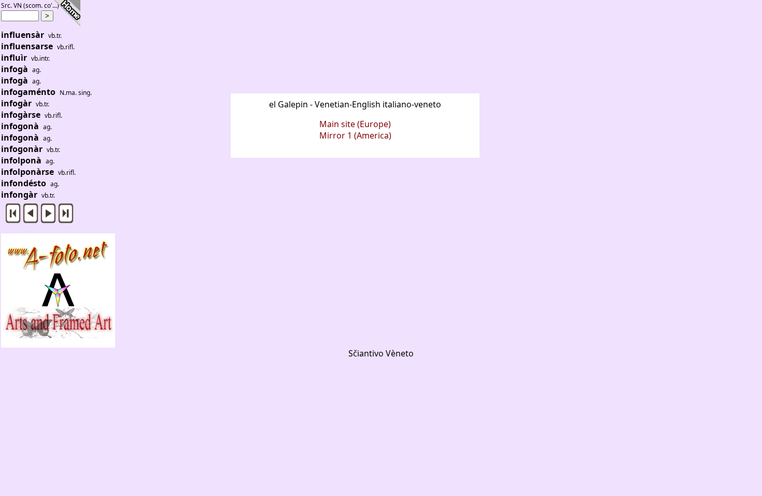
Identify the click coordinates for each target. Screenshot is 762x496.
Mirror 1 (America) (355, 135)
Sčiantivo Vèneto (381, 353)
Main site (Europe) (355, 124)
